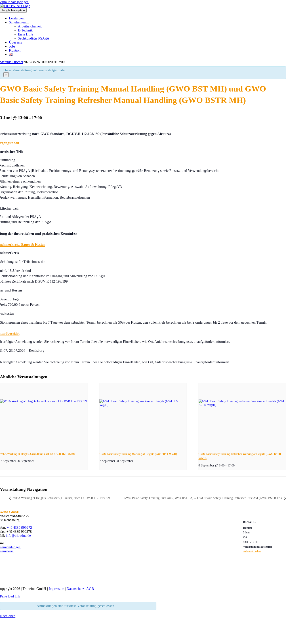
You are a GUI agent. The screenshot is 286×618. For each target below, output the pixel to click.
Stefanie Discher (11, 62)
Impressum (56, 589)
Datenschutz (75, 589)
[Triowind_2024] (118, 581)
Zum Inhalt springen (14, 2)
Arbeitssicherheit (252, 551)
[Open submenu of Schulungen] (27, 23)
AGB (90, 589)
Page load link (10, 596)
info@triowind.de (18, 535)
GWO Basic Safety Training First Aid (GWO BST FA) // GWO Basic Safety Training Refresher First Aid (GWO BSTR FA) (203, 498)
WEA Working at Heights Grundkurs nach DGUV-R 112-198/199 (37, 454)
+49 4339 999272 (19, 527)
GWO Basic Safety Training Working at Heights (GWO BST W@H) (138, 454)
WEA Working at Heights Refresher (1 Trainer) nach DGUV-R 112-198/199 (61, 498)
